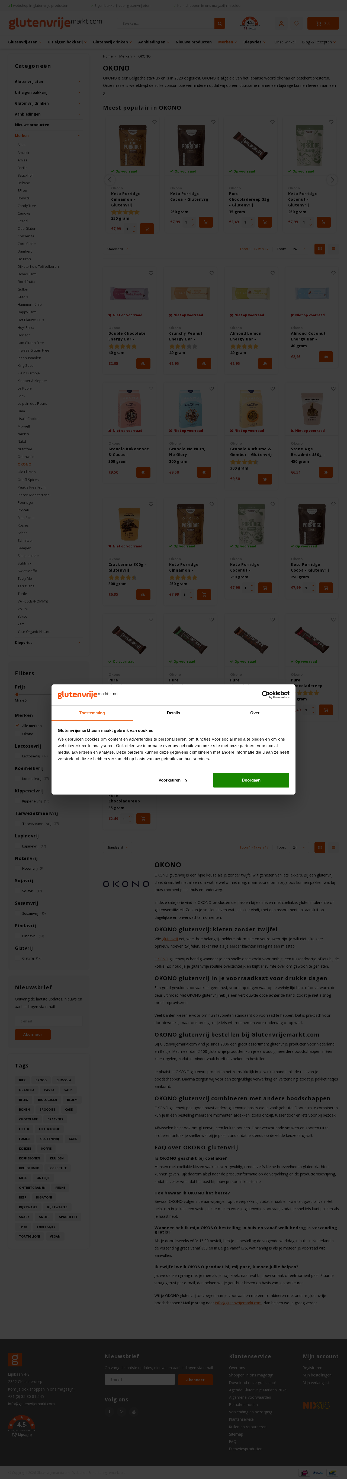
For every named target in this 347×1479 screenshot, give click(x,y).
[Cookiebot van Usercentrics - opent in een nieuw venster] (266, 695)
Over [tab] (254, 712)
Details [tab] (173, 712)
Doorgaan (251, 780)
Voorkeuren (170, 780)
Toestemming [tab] (92, 712)
